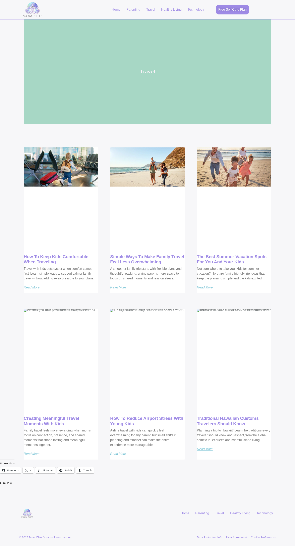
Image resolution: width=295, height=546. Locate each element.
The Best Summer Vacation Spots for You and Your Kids (232, 259)
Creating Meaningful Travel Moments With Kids (51, 421)
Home (116, 9)
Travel (150, 9)
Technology (196, 9)
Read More (32, 287)
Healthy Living (171, 9)
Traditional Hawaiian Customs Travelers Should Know (228, 421)
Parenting (133, 9)
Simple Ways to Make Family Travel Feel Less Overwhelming (147, 259)
